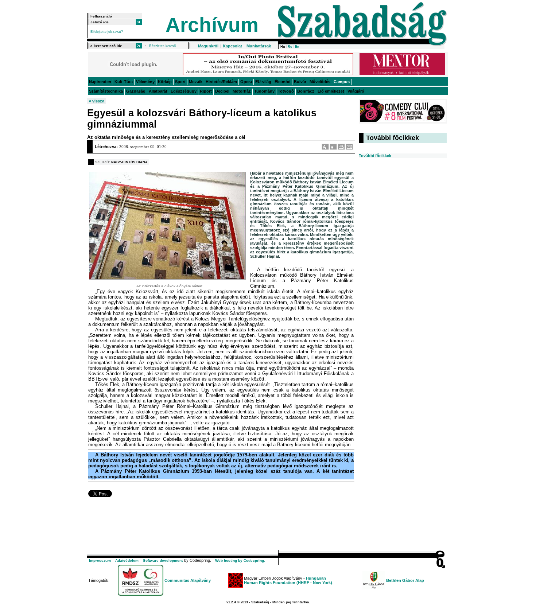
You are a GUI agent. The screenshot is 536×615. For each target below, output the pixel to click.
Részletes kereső (162, 46)
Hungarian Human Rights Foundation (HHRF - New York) (288, 580)
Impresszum (100, 560)
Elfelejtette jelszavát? (106, 32)
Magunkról (208, 46)
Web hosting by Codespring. (240, 560)
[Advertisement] (220, 527)
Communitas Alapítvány (187, 580)
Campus (342, 81)
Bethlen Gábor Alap (405, 580)
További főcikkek (375, 155)
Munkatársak (258, 46)
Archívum (212, 24)
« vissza (96, 101)
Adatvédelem (127, 560)
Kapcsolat (232, 46)
